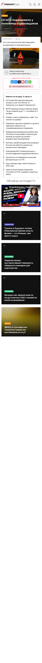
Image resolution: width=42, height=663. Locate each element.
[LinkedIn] (12, 81)
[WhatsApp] (29, 81)
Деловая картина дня (10, 4)
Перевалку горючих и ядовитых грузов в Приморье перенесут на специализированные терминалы (22, 125)
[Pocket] (22, 81)
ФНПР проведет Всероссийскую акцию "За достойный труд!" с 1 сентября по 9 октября (22, 111)
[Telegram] (26, 81)
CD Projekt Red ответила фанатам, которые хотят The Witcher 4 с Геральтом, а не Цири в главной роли (20, 102)
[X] (19, 81)
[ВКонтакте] (15, 81)
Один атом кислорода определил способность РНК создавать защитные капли (22, 172)
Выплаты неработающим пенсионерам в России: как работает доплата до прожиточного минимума (22, 145)
